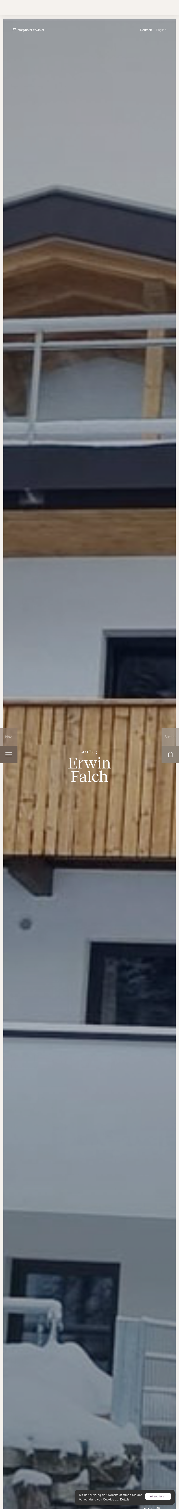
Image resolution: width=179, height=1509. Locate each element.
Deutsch (146, 30)
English (161, 30)
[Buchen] (170, 754)
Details (124, 1499)
